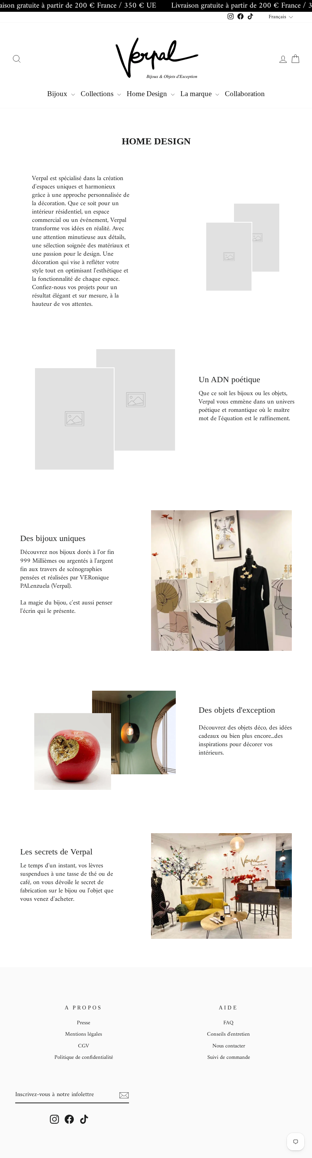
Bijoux (58, 94)
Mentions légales (83, 1034)
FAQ (228, 1023)
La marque (196, 94)
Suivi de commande (228, 1057)
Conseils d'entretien (228, 1034)
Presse (83, 1023)
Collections (98, 94)
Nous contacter (228, 1046)
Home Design (148, 94)
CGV (83, 1046)
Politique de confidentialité (83, 1057)
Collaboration (245, 94)
